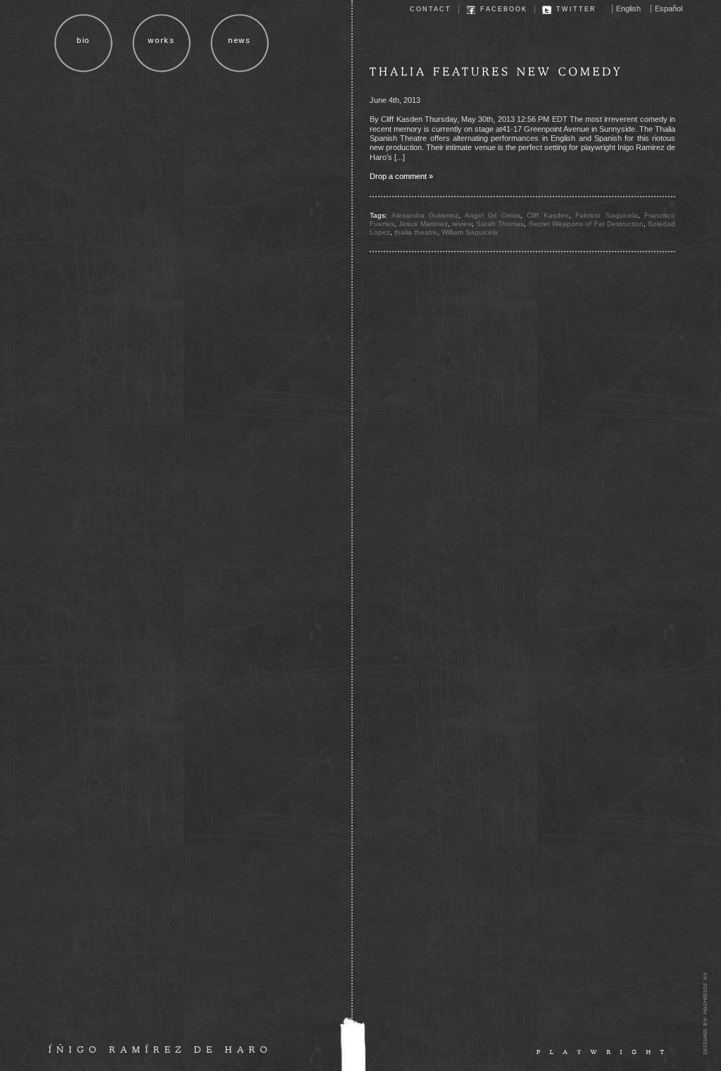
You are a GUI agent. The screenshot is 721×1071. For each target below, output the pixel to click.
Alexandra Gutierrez (425, 215)
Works (161, 40)
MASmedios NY (704, 1013)
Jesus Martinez (423, 224)
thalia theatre (415, 232)
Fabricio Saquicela (606, 215)
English (628, 9)
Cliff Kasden (548, 215)
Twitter (576, 9)
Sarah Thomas (500, 224)
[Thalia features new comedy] (496, 72)
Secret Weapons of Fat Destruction (586, 224)
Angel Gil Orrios (492, 215)
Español (668, 9)
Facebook (503, 9)
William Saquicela (469, 232)
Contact (430, 9)
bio (83, 40)
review (462, 224)
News (239, 40)
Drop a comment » (401, 176)
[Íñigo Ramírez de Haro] (158, 1047)
